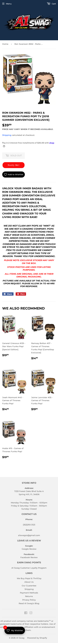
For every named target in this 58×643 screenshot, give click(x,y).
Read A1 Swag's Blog (29, 603)
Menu (9, 4)
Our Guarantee (29, 585)
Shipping (6, 135)
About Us (29, 582)
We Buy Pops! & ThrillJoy (29, 578)
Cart (53, 4)
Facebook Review (29, 557)
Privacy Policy (29, 600)
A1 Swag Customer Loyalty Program (29, 568)
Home (5, 44)
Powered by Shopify (37, 638)
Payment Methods (29, 593)
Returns (29, 596)
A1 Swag (20, 638)
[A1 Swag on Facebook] (25, 613)
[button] (13, 165)
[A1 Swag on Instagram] (30, 613)
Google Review (29, 549)
